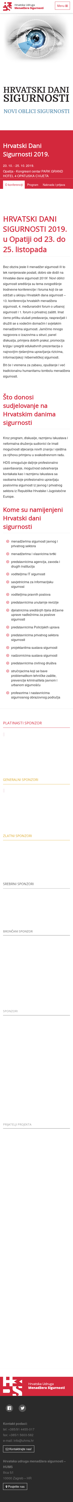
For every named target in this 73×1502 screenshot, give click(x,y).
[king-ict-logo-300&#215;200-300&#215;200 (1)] (53, 987)
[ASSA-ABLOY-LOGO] (19, 811)
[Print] (19, 1280)
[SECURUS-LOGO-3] (19, 1213)
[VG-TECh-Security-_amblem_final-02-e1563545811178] (19, 1347)
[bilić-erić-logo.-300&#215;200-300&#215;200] (19, 954)
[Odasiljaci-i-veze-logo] (19, 1313)
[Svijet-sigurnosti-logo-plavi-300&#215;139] (53, 907)
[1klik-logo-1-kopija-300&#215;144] (53, 1247)
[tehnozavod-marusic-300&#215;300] (19, 987)
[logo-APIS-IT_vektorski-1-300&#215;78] (53, 1147)
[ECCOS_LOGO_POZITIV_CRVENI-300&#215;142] (53, 954)
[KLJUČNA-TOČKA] (19, 907)
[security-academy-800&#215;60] (19, 1247)
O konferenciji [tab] (14, 185)
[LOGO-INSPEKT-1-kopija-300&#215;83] (19, 1180)
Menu (63, 6)
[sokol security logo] (19, 1147)
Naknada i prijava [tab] (54, 185)
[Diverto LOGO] (53, 1280)
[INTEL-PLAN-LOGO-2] (53, 1180)
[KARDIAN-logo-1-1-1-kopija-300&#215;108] (53, 1213)
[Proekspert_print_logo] (53, 1313)
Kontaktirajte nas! (20, 1449)
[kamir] (19, 859)
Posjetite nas (16, 1486)
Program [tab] (32, 185)
